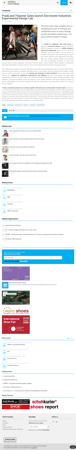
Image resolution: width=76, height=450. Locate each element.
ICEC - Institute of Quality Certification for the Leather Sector (21, 230)
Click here (11, 284)
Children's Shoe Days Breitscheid (16, 344)
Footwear (32, 105)
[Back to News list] (71, 11)
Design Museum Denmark (10, 379)
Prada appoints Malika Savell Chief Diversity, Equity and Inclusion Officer (28, 171)
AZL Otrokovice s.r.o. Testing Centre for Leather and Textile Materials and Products (25, 390)
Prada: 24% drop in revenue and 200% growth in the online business (27, 139)
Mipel (8, 197)
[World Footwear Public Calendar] (5, 285)
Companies (18, 105)
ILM (8, 351)
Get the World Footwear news (38, 421)
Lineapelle (10, 204)
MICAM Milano (11, 190)
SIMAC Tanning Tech (12, 211)
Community (10, 105)
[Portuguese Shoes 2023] (38, 298)
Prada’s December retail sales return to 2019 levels (22, 155)
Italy (10, 21)
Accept (73, 447)
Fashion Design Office (9, 376)
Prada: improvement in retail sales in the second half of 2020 (25, 131)
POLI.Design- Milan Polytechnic (13, 239)
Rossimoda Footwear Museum (13, 225)
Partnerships (40, 105)
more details (33, 447)
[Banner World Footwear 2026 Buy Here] (38, 273)
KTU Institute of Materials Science (12, 387)
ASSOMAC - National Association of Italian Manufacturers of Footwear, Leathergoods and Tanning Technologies (34, 234)
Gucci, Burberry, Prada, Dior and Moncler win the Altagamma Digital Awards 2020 (30, 163)
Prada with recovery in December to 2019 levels (22, 147)
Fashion (25, 105)
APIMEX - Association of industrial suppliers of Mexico (17, 383)
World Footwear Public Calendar (17, 282)
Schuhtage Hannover (12, 365)
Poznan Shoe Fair (12, 358)
